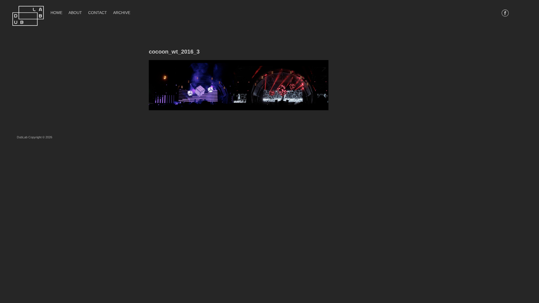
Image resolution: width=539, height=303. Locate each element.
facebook (505, 13)
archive (121, 12)
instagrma (521, 13)
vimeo (513, 13)
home (56, 12)
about (75, 12)
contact (97, 12)
